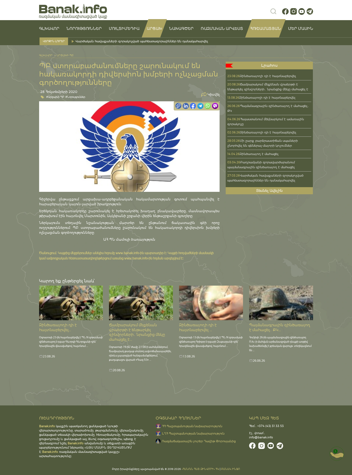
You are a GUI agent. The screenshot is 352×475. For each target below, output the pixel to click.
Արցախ (154, 28)
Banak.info (50, 452)
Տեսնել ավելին (269, 191)
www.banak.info (127, 253)
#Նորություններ (75, 96)
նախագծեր (181, 28)
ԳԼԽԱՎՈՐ (49, 28)
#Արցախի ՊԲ (55, 96)
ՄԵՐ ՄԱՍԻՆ (300, 28)
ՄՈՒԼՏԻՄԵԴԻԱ (124, 28)
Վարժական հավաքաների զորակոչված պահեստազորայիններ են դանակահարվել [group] (141, 41)
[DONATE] (337, 454)
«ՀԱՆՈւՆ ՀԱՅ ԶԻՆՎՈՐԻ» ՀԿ (200, 469)
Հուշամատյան (265, 28)
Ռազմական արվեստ (222, 28)
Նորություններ (84, 28)
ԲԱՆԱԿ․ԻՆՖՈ (230, 469)
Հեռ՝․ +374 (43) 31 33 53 (266, 426)
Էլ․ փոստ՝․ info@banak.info (261, 435)
